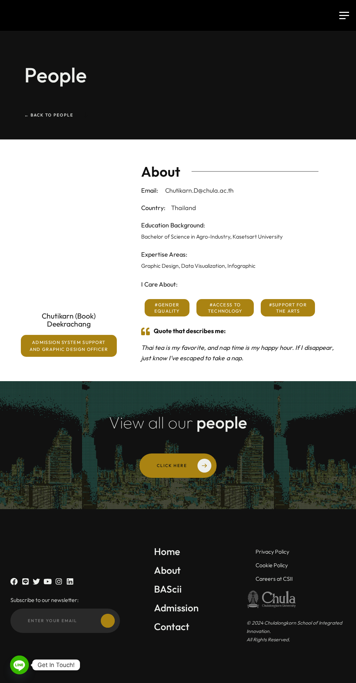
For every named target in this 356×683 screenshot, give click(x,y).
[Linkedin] (69, 581)
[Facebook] (14, 581)
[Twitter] (36, 581)
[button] (69, 346)
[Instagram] (58, 581)
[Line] (25, 581)
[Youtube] (47, 581)
